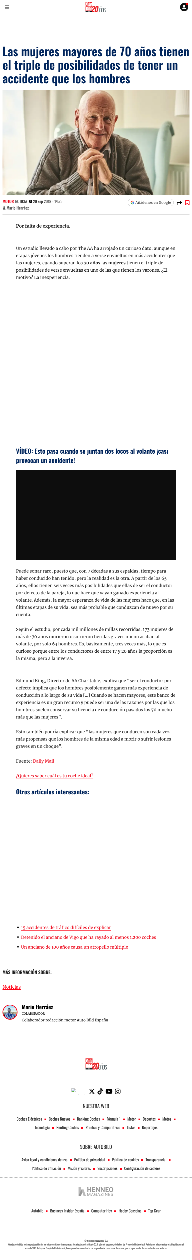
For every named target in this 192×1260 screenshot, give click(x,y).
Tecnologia (42, 1127)
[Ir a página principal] (96, 7)
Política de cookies (125, 1160)
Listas (131, 1127)
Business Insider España (67, 1211)
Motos (166, 1119)
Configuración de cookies (142, 1168)
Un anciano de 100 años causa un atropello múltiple (74, 947)
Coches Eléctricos (29, 1119)
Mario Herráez (17, 208)
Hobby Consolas (129, 1211)
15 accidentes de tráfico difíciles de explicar (66, 927)
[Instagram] (117, 1091)
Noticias (11, 987)
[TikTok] (100, 1091)
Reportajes (150, 1127)
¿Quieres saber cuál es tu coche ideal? (54, 776)
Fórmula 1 (114, 1119)
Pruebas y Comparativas (103, 1127)
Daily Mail (43, 761)
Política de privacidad (89, 1160)
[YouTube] (109, 1091)
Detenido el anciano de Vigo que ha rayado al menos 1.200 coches (88, 937)
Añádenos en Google (153, 202)
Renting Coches (67, 1127)
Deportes (149, 1119)
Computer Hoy (101, 1211)
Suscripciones (108, 1168)
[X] (92, 1091)
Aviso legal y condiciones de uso (45, 1160)
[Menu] (7, 7)
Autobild (37, 1211)
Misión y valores (79, 1168)
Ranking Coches (88, 1119)
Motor (8, 201)
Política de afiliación (46, 1168)
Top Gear (154, 1211)
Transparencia (156, 1160)
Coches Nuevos (59, 1119)
